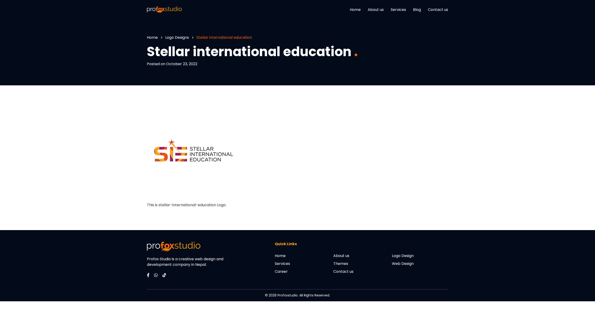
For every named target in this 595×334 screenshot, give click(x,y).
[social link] (148, 274)
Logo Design (403, 255)
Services (398, 9)
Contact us (438, 9)
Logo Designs (177, 37)
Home (355, 9)
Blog (417, 9)
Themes (340, 263)
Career (281, 271)
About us (376, 9)
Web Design (403, 263)
